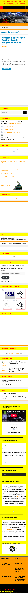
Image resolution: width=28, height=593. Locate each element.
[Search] (25, 113)
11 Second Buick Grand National (13, 243)
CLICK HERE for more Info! (15, 123)
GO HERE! (20, 149)
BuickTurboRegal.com (7, 591)
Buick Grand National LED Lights (12, 132)
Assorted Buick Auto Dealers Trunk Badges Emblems (13, 40)
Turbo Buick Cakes (9, 393)
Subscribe (5, 277)
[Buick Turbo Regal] (14, 15)
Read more (6, 68)
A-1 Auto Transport (8, 126)
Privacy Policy (6, 576)
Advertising (5, 558)
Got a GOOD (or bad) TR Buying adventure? (12, 173)
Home (3, 32)
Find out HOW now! (6, 185)
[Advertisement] (14, 88)
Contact (18, 558)
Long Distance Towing (9, 129)
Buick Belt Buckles (9, 385)
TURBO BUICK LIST (12, 529)
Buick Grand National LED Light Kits (19, 569)
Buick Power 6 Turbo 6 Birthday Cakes (14, 397)
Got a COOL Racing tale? (7, 176)
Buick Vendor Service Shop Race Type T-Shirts (17, 370)
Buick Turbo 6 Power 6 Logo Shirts (17, 362)
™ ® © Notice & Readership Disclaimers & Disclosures (20, 579)
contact (18, 496)
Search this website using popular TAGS (14, 198)
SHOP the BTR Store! (13, 353)
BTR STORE (18, 563)
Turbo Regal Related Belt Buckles (11, 380)
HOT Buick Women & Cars (6, 564)
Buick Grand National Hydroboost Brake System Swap (13, 238)
